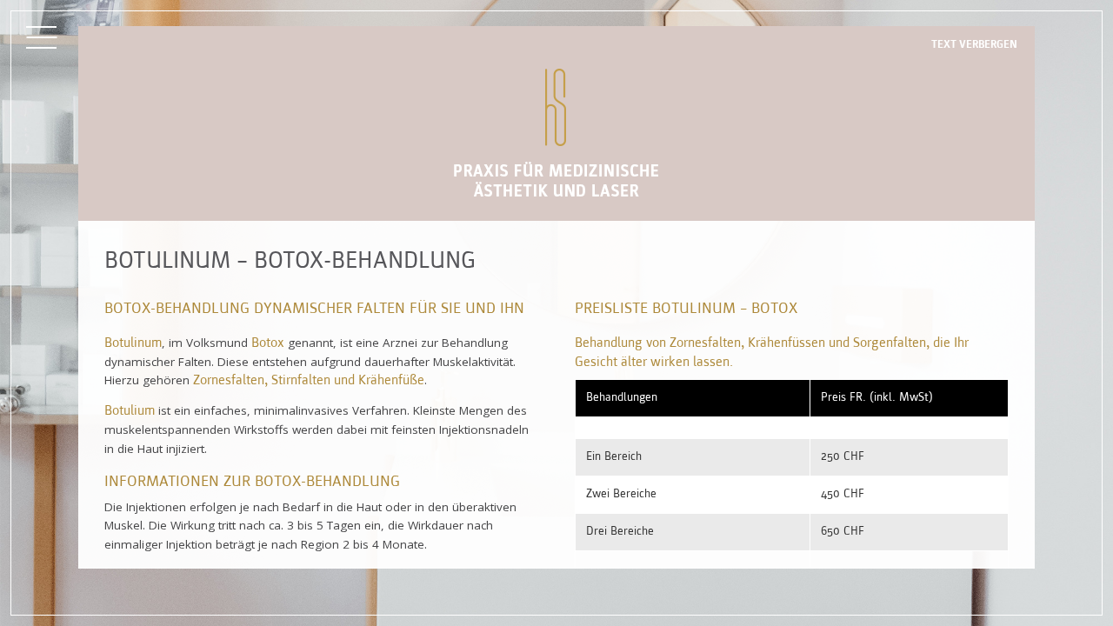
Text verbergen (974, 44)
